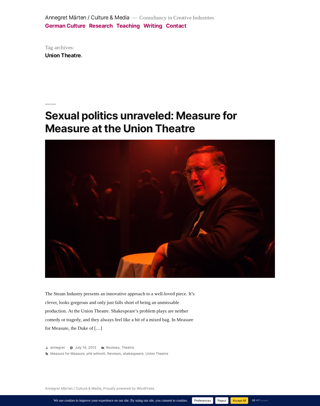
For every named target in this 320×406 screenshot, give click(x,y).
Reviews (113, 347)
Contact (176, 25)
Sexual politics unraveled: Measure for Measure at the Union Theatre (141, 122)
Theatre (127, 347)
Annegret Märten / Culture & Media (87, 17)
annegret (57, 347)
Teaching (128, 25)
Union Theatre (156, 354)
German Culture (65, 25)
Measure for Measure (67, 354)
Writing (152, 25)
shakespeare (133, 354)
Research (101, 25)
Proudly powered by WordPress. (129, 388)
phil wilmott (95, 354)
